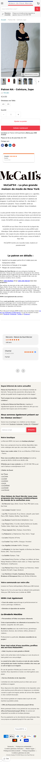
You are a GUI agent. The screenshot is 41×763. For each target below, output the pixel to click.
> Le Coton (4, 476)
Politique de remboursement (12, 751)
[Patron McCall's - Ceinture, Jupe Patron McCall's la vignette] (3, 81)
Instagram (13, 314)
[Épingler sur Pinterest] (13, 145)
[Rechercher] (37, 9)
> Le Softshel (5, 485)
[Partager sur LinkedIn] (10, 145)
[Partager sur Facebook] (2, 145)
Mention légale (30, 749)
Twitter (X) (26, 424)
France (19, 729)
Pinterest (27, 314)
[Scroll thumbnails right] (38, 81)
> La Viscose (5, 490)
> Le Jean (4, 479)
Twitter (19, 314)
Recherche (11, 747)
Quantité (3, 110)
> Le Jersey (4, 481)
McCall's (6, 93)
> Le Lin (3, 483)
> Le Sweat (4, 488)
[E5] (8, 107)
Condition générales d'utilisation (14, 749)
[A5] (3, 107)
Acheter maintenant (20, 128)
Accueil (3, 20)
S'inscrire (31, 430)
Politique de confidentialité (23, 747)
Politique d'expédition (28, 751)
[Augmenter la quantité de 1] (18, 114)
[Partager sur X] (6, 145)
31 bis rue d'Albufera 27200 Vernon (20, 311)
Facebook (6, 314)
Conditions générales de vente (20, 753)
